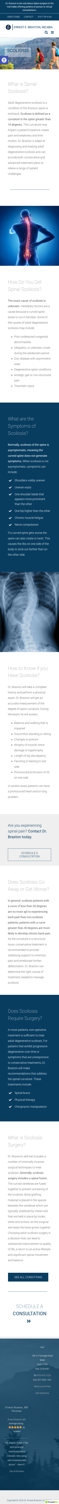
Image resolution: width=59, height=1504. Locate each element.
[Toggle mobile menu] (52, 32)
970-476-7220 (44, 1375)
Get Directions (42, 1393)
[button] (4, 60)
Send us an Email (42, 1386)
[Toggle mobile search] (46, 32)
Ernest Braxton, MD (17, 1419)
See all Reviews (16, 1471)
